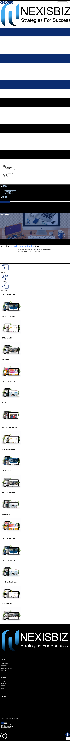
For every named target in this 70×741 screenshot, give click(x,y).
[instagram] (10, 3)
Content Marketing (9, 173)
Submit (2, 723)
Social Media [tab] (3, 281)
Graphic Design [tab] (4, 290)
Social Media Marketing (9, 170)
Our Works (5, 174)
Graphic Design (8, 172)
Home (4, 165)
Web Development (8, 167)
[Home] (35, 654)
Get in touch (5, 201)
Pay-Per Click (7, 168)
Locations (3, 685)
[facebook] (3, 3)
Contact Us (5, 176)
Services (4, 166)
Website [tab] (3, 272)
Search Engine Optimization (10, 169)
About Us (5, 175)
